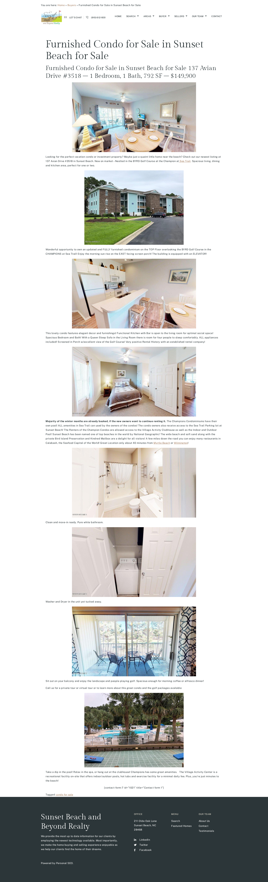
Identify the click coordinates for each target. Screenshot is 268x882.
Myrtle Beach (162, 442)
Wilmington (181, 442)
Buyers (71, 5)
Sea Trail (185, 161)
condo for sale (64, 794)
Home (61, 5)
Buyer (162, 16)
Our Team (197, 16)
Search (131, 16)
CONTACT (216, 16)
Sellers (179, 16)
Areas (147, 16)
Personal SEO (64, 863)
